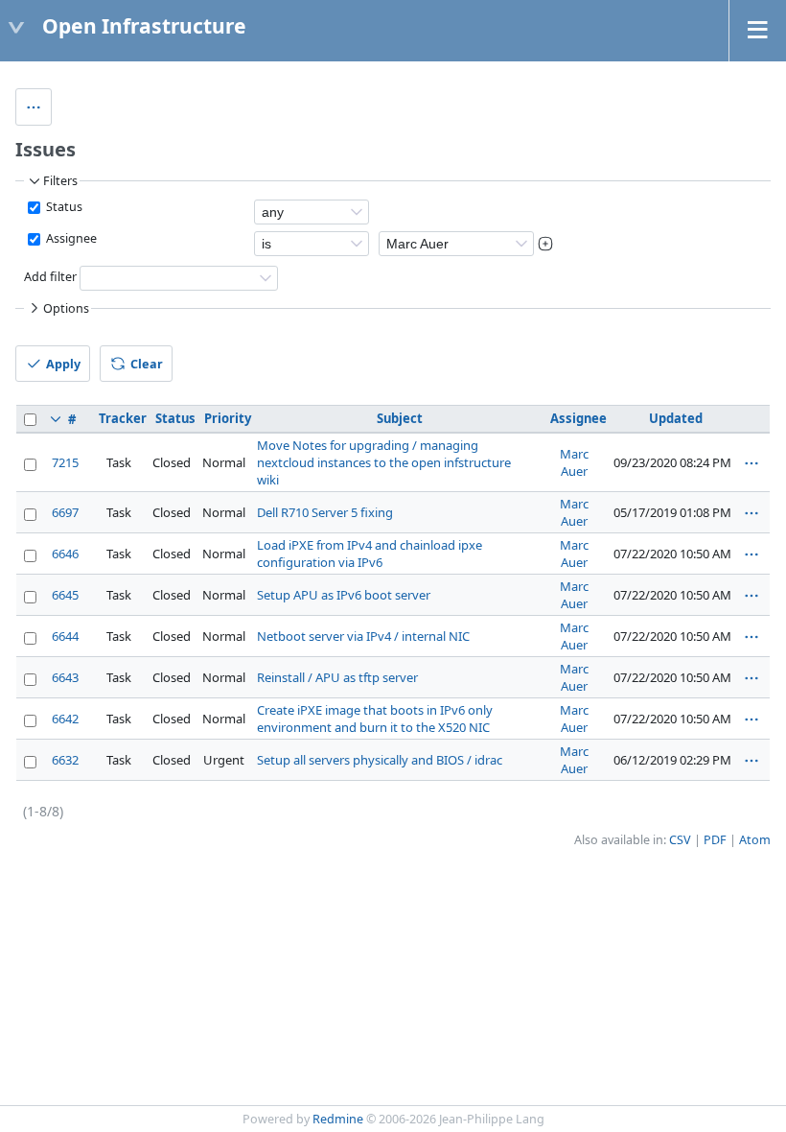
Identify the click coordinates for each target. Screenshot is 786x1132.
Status (62, 207)
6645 (65, 594)
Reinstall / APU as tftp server (337, 677)
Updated (676, 418)
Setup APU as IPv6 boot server (343, 594)
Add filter (50, 278)
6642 (65, 718)
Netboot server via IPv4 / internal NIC (363, 636)
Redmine (337, 1119)
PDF (715, 840)
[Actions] (751, 463)
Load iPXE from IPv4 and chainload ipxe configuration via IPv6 (369, 553)
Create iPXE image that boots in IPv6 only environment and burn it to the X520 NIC (375, 718)
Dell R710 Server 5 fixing (325, 512)
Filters (60, 181)
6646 (65, 553)
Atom (755, 840)
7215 (65, 462)
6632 (65, 759)
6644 (65, 636)
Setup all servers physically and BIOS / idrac (379, 759)
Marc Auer (574, 462)
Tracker (123, 418)
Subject (400, 418)
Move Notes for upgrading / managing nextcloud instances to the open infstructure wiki (384, 462)
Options (66, 308)
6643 (65, 677)
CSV (680, 840)
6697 (65, 512)
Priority (227, 418)
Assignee (70, 238)
